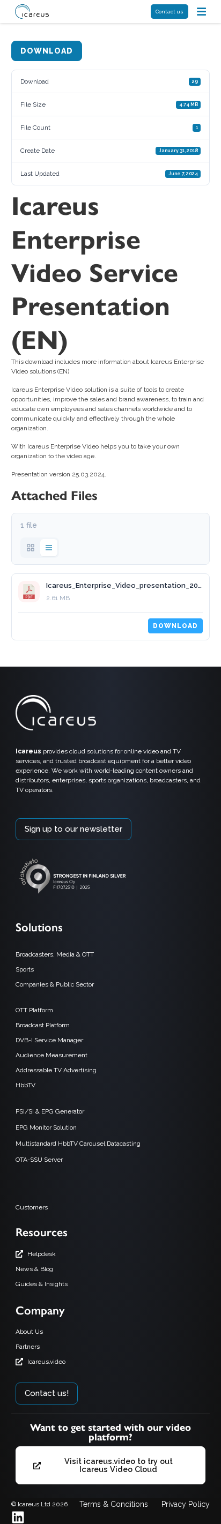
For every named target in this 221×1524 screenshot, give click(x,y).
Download (46, 51)
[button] (201, 11)
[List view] (48, 547)
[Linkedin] (18, 1517)
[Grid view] (30, 547)
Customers (32, 1207)
